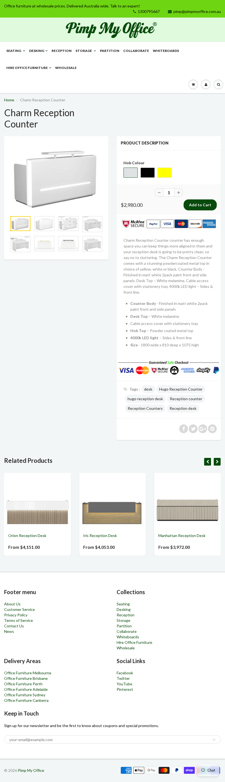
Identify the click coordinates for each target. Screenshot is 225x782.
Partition (109, 51)
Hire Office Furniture (27, 68)
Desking (36, 51)
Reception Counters (145, 408)
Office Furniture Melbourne (27, 672)
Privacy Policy (15, 615)
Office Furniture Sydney (24, 694)
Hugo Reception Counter (181, 389)
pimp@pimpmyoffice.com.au (197, 11)
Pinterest (125, 689)
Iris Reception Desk (81, 535)
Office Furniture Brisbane (26, 678)
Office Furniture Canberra (26, 700)
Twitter (123, 678)
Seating (14, 51)
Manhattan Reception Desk (162, 535)
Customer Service (19, 609)
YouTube (124, 683)
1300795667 (149, 11)
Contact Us (14, 626)
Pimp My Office (31, 770)
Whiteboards (166, 51)
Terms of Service (18, 620)
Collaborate (136, 51)
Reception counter (186, 398)
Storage (83, 51)
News (9, 631)
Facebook (125, 672)
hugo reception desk (145, 398)
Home (9, 100)
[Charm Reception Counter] (56, 177)
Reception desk (183, 408)
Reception (62, 51)
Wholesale (66, 68)
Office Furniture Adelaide (26, 689)
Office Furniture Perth (23, 683)
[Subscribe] (214, 739)
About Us (12, 604)
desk (148, 389)
